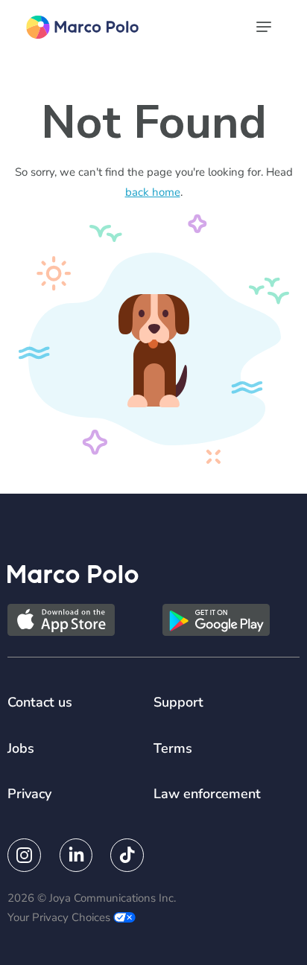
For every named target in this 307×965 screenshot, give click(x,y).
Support (178, 702)
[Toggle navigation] (265, 26)
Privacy (29, 794)
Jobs (20, 748)
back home (152, 192)
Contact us (39, 702)
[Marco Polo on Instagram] (24, 855)
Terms (173, 748)
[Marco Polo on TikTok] (127, 855)
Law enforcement (207, 794)
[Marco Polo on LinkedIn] (75, 855)
